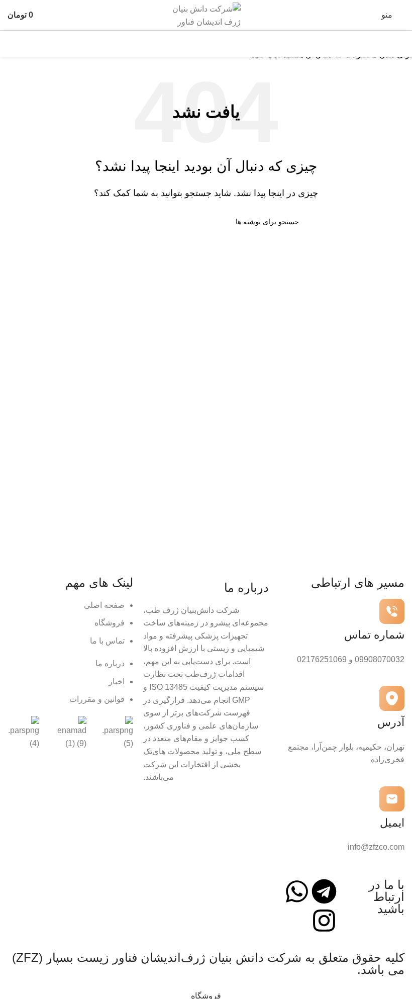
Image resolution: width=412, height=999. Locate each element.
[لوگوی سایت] (206, 14)
